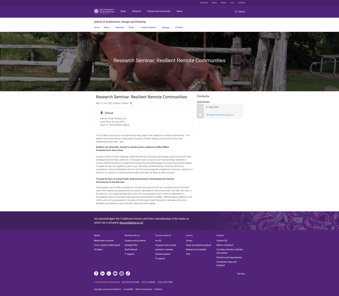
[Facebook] (96, 274)
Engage (165, 27)
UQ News (98, 249)
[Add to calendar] (131, 103)
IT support (129, 254)
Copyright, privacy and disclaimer (107, 289)
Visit (188, 254)
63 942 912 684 (132, 282)
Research (136, 11)
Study (123, 11)
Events (223, 3)
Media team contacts (104, 240)
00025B (152, 282)
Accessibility (128, 289)
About (179, 11)
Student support (162, 254)
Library (189, 240)
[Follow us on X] (109, 274)
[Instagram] (121, 274)
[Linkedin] (102, 274)
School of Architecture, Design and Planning (120, 21)
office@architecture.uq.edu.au (220, 115)
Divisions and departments (229, 257)
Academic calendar (164, 249)
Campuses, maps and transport (227, 264)
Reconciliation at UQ (131, 222)
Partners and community (158, 11)
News (214, 3)
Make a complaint (225, 245)
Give (232, 3)
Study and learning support (198, 245)
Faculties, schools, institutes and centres (230, 251)
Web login (241, 274)
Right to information (143, 289)
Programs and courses (165, 245)
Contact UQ (222, 240)
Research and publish (196, 249)
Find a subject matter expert (107, 245)
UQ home (204, 3)
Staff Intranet (131, 249)
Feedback (158, 289)
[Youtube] (115, 274)
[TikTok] (128, 274)
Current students (148, 27)
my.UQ (158, 240)
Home (97, 27)
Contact (241, 3)
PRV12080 (168, 282)
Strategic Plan (131, 245)
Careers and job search (135, 240)
